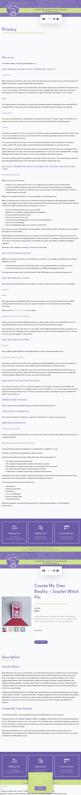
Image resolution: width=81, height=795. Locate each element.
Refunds (44, 550)
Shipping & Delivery (35, 550)
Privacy (51, 550)
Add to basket (41, 642)
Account (25, 550)
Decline (40, 788)
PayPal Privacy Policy (18, 310)
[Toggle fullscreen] (3, 786)
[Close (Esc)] (7, 786)
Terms (56, 550)
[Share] (5, 786)
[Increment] (41, 636)
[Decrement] (36, 636)
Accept (40, 783)
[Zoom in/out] (1, 786)
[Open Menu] (43, 19)
